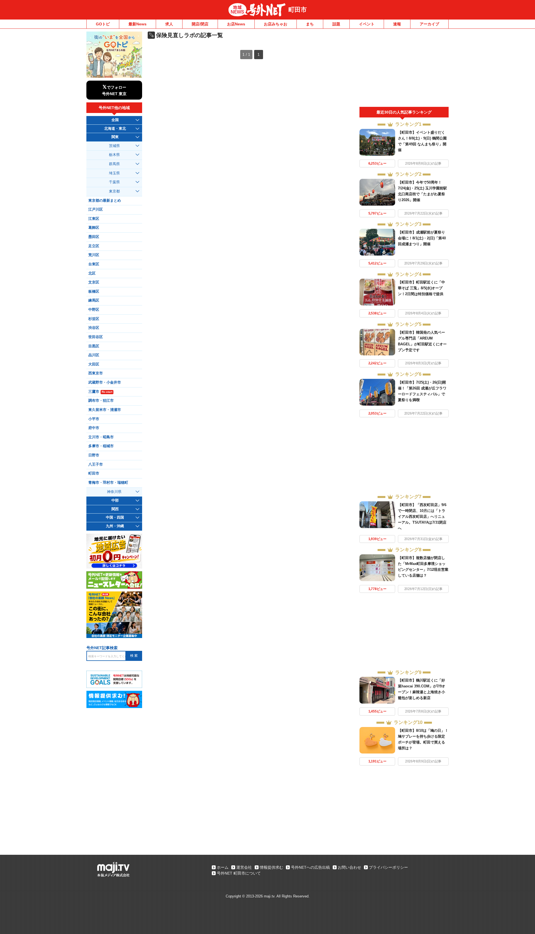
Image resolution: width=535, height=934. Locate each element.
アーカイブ (429, 24)
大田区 (93, 364)
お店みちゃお (275, 24)
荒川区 (93, 255)
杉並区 (93, 319)
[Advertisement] (404, 69)
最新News (137, 24)
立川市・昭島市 (101, 437)
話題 (336, 24)
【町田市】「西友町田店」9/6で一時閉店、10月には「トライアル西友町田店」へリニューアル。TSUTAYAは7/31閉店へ (422, 516)
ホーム (222, 867)
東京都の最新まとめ (104, 201)
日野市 (93, 455)
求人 (169, 24)
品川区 (93, 355)
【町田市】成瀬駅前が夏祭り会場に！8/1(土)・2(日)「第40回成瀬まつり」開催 (422, 238)
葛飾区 (93, 228)
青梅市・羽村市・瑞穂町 (108, 483)
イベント (366, 24)
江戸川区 (95, 209)
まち (310, 24)
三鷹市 (100, 392)
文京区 (93, 282)
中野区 (93, 310)
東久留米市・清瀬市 (104, 410)
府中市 (93, 428)
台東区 (93, 264)
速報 (397, 24)
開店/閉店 (200, 24)
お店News (236, 24)
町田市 (297, 9)
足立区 (93, 246)
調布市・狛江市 (101, 401)
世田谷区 (95, 337)
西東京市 (95, 373)
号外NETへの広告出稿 (310, 867)
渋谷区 (93, 328)
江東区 (93, 219)
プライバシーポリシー (388, 867)
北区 (92, 273)
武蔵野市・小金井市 (104, 382)
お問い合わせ (349, 867)
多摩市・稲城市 (101, 446)
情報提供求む (271, 867)
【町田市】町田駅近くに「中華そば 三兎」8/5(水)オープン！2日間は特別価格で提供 (421, 288)
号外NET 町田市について (239, 873)
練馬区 (93, 300)
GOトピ (103, 24)
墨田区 (93, 237)
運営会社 (244, 867)
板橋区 (93, 291)
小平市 (93, 419)
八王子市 (95, 464)
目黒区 (93, 346)
